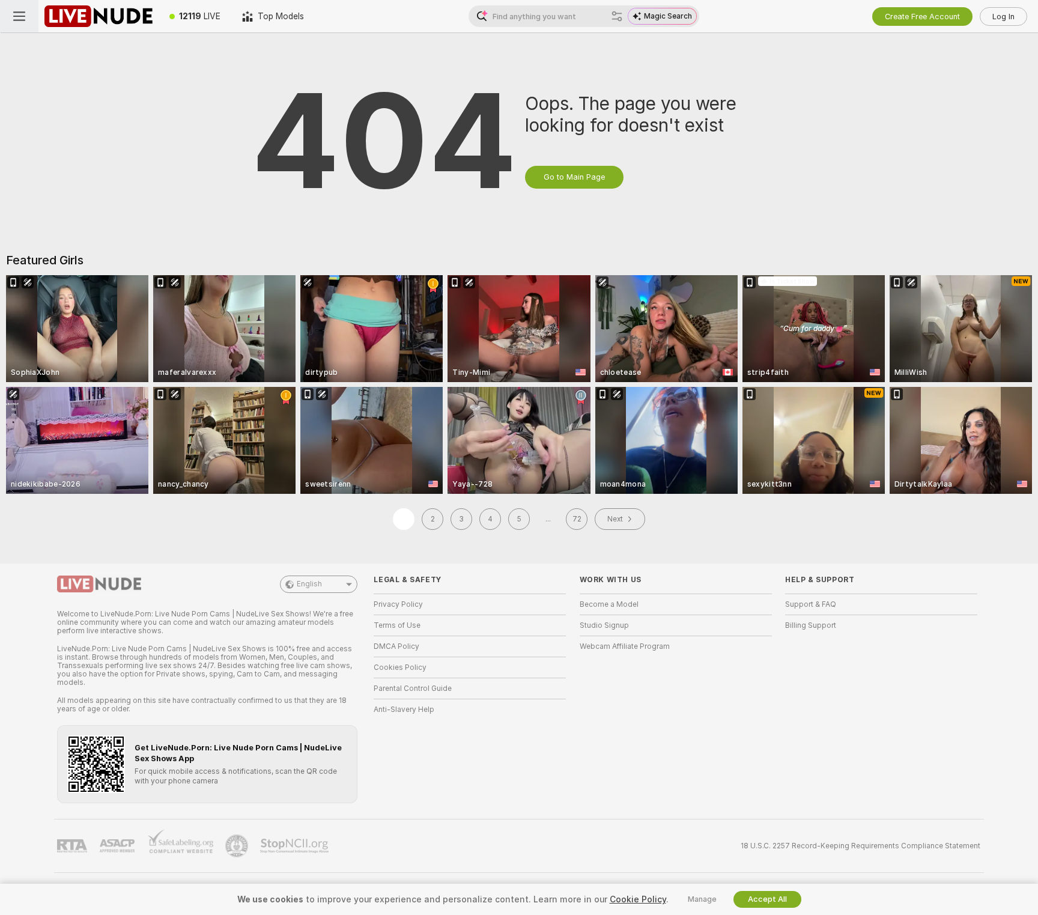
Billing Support (810, 625)
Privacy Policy (398, 604)
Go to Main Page (574, 176)
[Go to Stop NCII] (295, 846)
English (309, 584)
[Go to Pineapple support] (237, 845)
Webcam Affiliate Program (625, 646)
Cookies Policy (400, 667)
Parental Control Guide (413, 688)
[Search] (617, 16)
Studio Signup (604, 625)
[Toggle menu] (19, 16)
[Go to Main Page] (98, 16)
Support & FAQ (810, 604)
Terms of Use (397, 625)
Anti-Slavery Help (404, 709)
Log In (1003, 16)
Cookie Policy (638, 899)
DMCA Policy (396, 646)
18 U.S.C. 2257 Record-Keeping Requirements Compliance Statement (860, 846)
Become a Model (609, 604)
